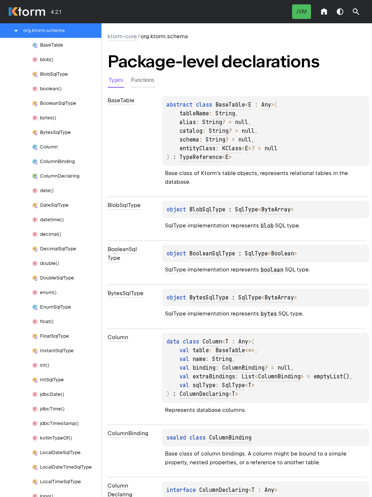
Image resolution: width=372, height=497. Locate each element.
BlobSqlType (207, 209)
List (248, 376)
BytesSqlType (209, 297)
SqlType (246, 209)
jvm (301, 12)
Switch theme (340, 11)
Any (266, 104)
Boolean (282, 253)
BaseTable (230, 104)
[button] (356, 11)
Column (212, 341)
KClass (232, 148)
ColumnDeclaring (204, 394)
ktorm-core (122, 36)
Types (116, 80)
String (225, 113)
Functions (142, 80)
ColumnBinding (243, 367)
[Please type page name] (356, 11)
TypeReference (200, 157)
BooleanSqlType (212, 253)
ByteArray (276, 209)
